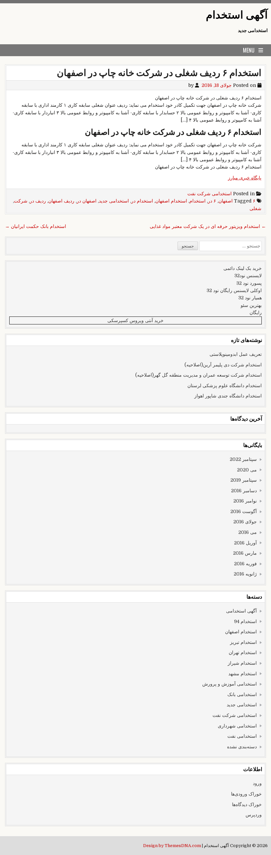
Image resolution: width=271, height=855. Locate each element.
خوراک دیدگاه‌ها (247, 804)
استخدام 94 (245, 621)
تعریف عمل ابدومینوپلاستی (236, 354)
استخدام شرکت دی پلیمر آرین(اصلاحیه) (223, 364)
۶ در (212, 201)
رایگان (256, 312)
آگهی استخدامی (241, 610)
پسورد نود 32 (249, 283)
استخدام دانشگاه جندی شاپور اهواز (228, 395)
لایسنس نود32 (248, 275)
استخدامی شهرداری (237, 725)
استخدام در (142, 201)
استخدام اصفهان (171, 201)
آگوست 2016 (243, 511)
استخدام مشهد (242, 673)
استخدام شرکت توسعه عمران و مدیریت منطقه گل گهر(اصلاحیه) (198, 375)
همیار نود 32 (250, 297)
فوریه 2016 (245, 563)
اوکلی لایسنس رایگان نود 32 (234, 290)
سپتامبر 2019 (243, 480)
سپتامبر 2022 (243, 459)
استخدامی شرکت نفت (209, 193)
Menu (248, 50)
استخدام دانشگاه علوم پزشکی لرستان (224, 385)
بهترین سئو (251, 305)
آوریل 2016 (245, 542)
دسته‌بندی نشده (242, 746)
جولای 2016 (245, 521)
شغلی (255, 208)
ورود (257, 783)
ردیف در (38, 201)
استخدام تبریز (243, 642)
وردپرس (254, 814)
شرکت (20, 201)
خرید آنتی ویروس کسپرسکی (135, 320)
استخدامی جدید (114, 201)
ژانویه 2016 (245, 573)
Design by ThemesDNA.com (172, 845)
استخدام (197, 201)
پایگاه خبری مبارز (244, 177)
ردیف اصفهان (61, 201)
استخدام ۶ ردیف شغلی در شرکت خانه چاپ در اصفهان (159, 73)
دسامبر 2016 (244, 490)
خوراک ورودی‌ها (246, 794)
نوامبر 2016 (245, 500)
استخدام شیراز (242, 663)
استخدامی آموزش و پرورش (229, 684)
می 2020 (247, 469)
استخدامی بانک (242, 694)
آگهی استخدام (237, 15)
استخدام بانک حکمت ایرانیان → (35, 226)
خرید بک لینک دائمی (242, 268)
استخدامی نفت (242, 736)
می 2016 (247, 532)
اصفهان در (87, 201)
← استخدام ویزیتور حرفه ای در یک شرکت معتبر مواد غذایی (208, 226)
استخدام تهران (243, 652)
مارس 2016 (245, 553)
